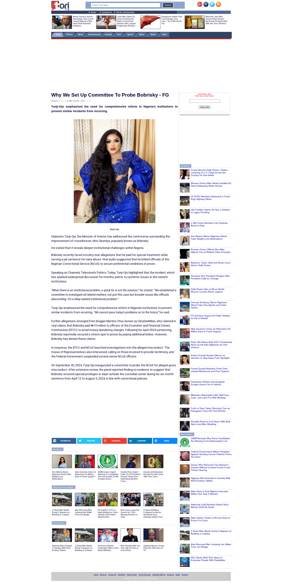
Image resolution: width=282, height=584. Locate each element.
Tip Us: (125, 12)
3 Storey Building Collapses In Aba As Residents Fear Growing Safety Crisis (153, 513)
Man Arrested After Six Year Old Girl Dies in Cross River (130, 548)
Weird (153, 34)
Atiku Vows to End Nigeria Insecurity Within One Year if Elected (209, 492)
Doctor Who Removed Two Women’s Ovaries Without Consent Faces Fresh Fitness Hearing (210, 467)
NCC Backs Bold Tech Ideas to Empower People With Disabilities (208, 558)
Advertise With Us (158, 575)
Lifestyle (108, 34)
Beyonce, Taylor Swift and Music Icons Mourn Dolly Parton (210, 264)
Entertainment (94, 34)
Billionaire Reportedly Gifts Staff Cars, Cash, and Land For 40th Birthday (210, 396)
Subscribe (204, 107)
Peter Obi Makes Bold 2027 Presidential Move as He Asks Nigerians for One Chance (211, 345)
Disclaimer (121, 575)
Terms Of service (145, 575)
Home (93, 12)
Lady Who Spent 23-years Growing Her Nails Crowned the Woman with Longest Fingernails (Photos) (126, 21)
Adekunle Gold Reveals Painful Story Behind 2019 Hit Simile (210, 505)
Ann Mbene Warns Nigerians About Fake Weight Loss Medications (209, 237)
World (81, 34)
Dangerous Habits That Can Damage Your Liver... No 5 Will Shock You (171, 20)
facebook (170, 575)
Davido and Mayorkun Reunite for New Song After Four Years (153, 474)
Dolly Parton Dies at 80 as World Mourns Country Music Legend (207, 290)
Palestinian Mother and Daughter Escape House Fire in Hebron (208, 383)
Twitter (177, 575)
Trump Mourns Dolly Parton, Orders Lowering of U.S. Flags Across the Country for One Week (209, 173)
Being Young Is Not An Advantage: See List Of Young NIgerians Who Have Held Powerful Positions (83, 21)
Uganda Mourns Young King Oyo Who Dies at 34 (153, 548)
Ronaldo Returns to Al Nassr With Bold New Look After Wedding (210, 422)
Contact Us (107, 12)
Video (164, 34)
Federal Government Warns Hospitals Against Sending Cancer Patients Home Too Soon (211, 454)
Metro (142, 34)
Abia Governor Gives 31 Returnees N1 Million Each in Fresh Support (211, 330)
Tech (119, 34)
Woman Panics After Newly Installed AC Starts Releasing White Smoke (211, 184)
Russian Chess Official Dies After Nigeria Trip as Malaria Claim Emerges (211, 250)
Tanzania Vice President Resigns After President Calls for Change (210, 277)
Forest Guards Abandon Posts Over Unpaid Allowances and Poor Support (210, 369)
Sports (130, 34)
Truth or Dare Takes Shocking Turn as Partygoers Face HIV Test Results (210, 409)
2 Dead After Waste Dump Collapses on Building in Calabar (61, 512)
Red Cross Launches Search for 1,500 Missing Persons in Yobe (130, 513)
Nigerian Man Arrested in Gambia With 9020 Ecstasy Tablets (210, 479)
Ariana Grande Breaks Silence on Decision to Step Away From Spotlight (210, 356)
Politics (70, 34)
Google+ (185, 575)
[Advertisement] (141, 64)
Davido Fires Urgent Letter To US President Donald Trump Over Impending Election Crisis (131, 476)
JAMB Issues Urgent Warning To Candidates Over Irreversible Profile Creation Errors (108, 475)
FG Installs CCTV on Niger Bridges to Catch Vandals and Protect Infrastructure (108, 513)
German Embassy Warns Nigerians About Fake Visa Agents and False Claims (209, 305)
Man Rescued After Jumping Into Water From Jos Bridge (83, 512)
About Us (103, 575)
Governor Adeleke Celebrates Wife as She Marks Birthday (108, 548)
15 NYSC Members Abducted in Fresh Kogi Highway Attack (210, 197)
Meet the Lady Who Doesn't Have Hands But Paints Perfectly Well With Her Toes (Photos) (216, 20)
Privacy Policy (132, 575)
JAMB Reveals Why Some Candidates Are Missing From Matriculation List (210, 439)
